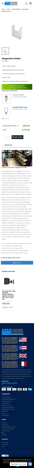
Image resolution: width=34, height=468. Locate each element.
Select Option (9, 307)
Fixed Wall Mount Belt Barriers (9, 289)
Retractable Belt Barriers (9, 399)
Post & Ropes (5, 403)
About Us (4, 423)
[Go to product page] (9, 281)
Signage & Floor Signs (8, 409)
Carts (3, 413)
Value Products (6, 397)
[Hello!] (26, 3)
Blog (3, 433)
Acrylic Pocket (17, 246)
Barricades (5, 411)
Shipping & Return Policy (8, 427)
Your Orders (5, 444)
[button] (3, 3)
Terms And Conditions (8, 429)
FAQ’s (3, 446)
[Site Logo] (11, 3)
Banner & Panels (6, 405)
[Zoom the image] (14, 338)
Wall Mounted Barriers (8, 407)
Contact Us (5, 425)
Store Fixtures (23, 253)
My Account (5, 442)
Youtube (4, 435)
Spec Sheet (17, 263)
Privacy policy (6, 431)
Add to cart (19, 137)
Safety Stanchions (7, 401)
